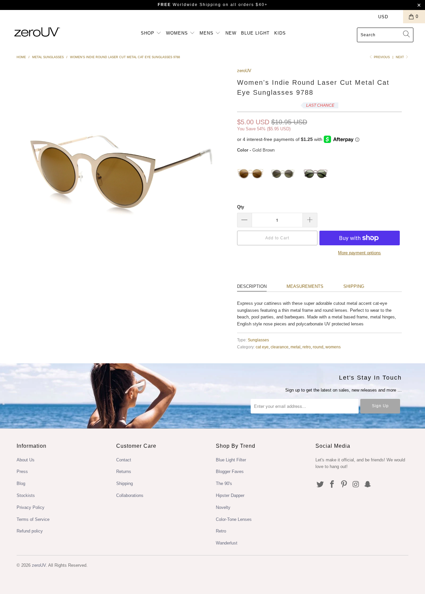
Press (22, 471)
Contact (123, 459)
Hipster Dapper (230, 495)
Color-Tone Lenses (234, 519)
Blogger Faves (230, 471)
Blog (21, 483)
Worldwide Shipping (189, 4)
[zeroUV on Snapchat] (368, 484)
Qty (240, 206)
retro (306, 347)
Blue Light (255, 33)
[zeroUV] (37, 31)
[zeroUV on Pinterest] (344, 484)
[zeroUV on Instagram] (356, 484)
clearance (280, 347)
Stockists (26, 495)
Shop (148, 33)
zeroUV (244, 70)
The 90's (224, 483)
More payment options (359, 252)
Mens (207, 33)
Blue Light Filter (231, 459)
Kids (280, 33)
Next (400, 57)
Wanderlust (226, 542)
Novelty (223, 507)
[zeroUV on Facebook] (332, 484)
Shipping (353, 286)
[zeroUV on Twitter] (320, 484)
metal (295, 347)
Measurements (305, 286)
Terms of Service (33, 519)
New (230, 33)
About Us (26, 459)
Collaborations (129, 495)
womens (333, 347)
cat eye (262, 347)
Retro (221, 531)
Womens (178, 33)
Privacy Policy (30, 507)
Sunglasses (258, 340)
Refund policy (30, 531)
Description (252, 286)
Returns (123, 471)
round (318, 347)
